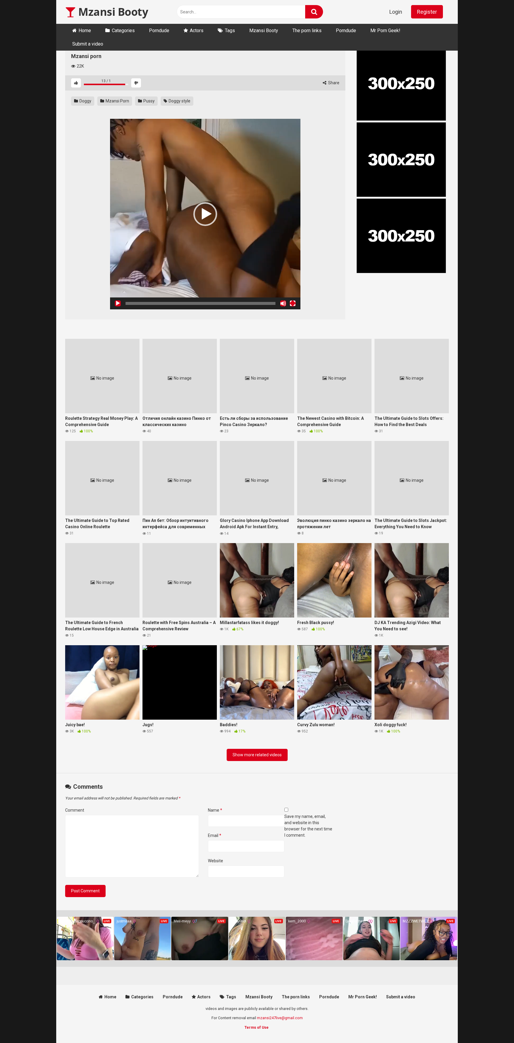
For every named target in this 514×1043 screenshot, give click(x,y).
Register (427, 12)
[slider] (200, 303)
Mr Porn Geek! (385, 30)
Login (395, 12)
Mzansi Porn (117, 101)
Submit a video (87, 44)
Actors (196, 30)
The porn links (307, 30)
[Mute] (283, 303)
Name (215, 810)
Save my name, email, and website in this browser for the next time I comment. (308, 826)
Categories (123, 30)
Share (333, 82)
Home (85, 30)
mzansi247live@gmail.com (280, 1018)
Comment (74, 810)
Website (215, 860)
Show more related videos (257, 754)
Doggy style (179, 101)
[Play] (118, 303)
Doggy (85, 101)
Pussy (148, 101)
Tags (230, 30)
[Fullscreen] (293, 303)
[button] (205, 214)
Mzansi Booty (112, 11)
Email (214, 835)
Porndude (159, 30)
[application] (205, 214)
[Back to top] (494, 1025)
